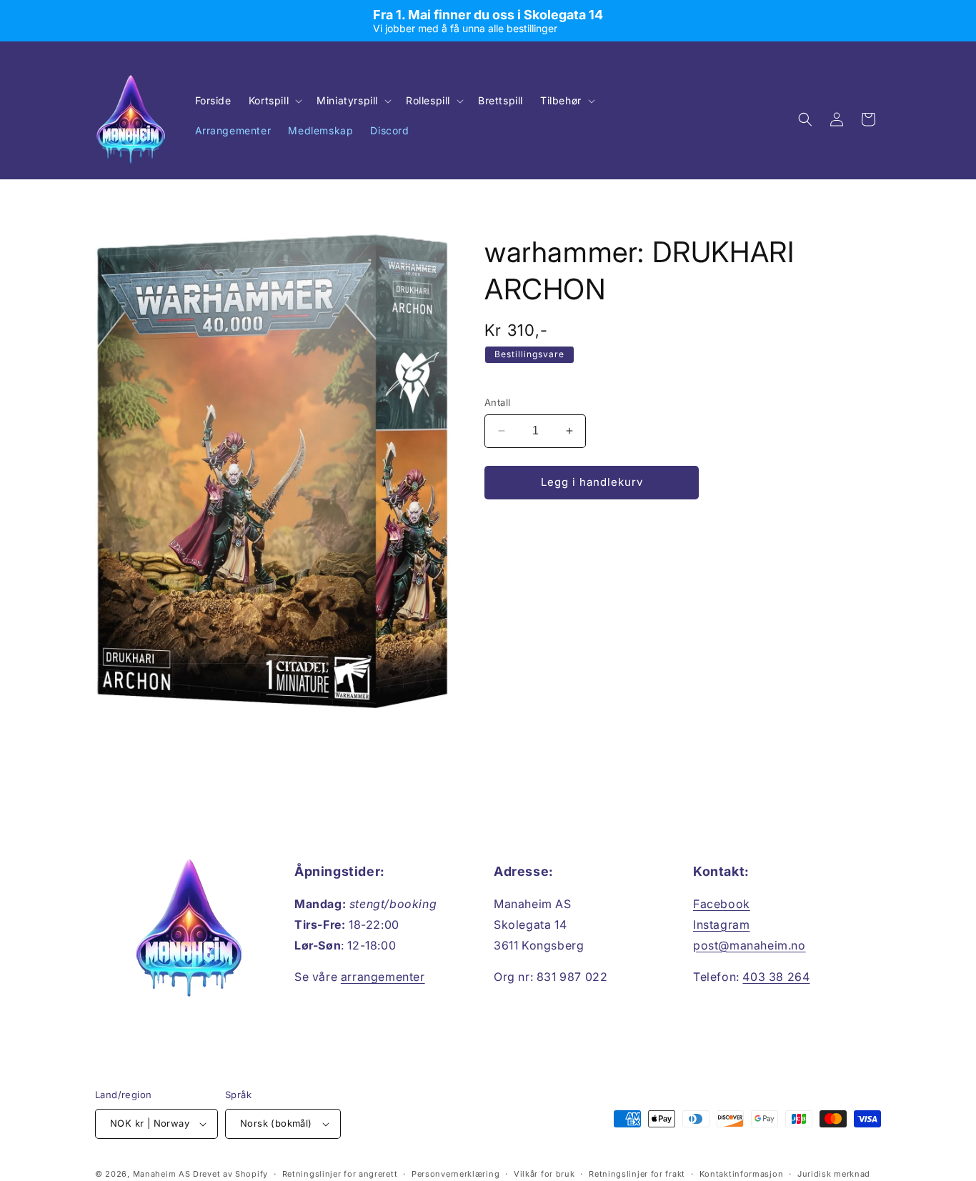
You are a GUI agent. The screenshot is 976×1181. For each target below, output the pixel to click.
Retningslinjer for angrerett (340, 1174)
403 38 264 (776, 977)
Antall (497, 402)
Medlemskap (320, 130)
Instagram (721, 924)
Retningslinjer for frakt (637, 1174)
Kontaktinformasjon (741, 1174)
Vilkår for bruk (544, 1174)
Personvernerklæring (455, 1174)
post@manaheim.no (749, 945)
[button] (274, 101)
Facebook (721, 904)
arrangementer (383, 977)
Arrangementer (233, 130)
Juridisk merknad (833, 1174)
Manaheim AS (162, 1174)
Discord (389, 130)
